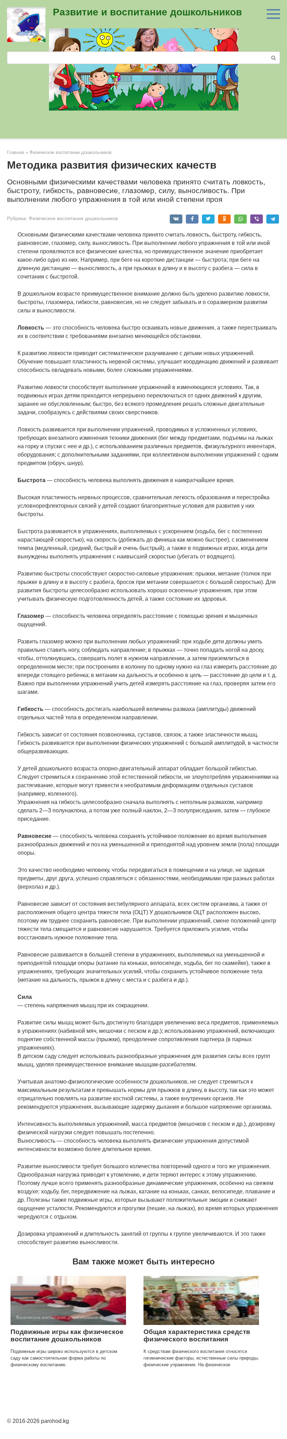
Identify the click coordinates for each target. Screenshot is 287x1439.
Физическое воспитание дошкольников (73, 218)
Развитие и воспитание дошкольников (147, 12)
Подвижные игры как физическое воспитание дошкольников (67, 1335)
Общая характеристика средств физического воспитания (197, 1335)
